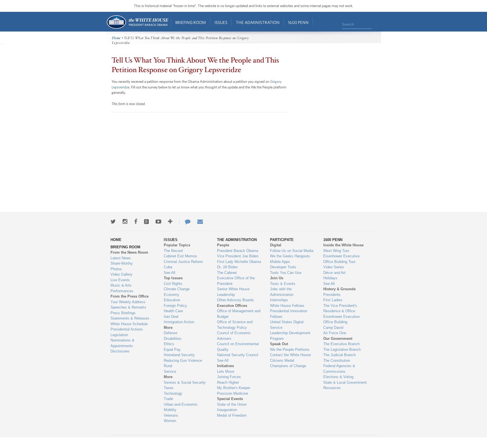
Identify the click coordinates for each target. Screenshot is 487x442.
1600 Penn (298, 22)
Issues (220, 22)
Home (137, 22)
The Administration (258, 22)
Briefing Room (190, 22)
